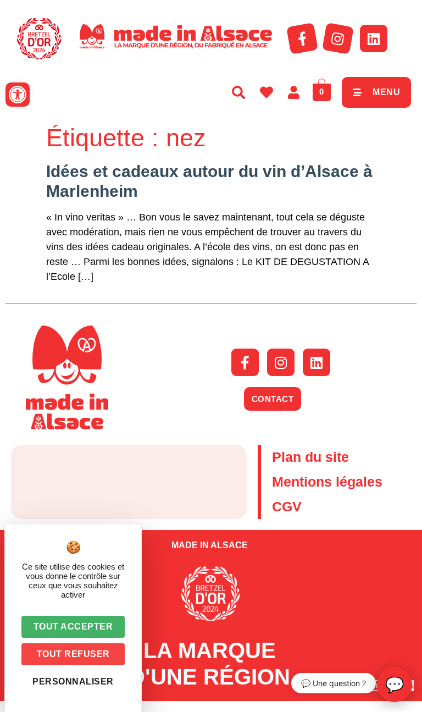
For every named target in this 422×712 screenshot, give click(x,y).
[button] (17, 94)
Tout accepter (73, 626)
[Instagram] (338, 38)
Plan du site (310, 457)
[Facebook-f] (302, 38)
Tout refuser (73, 654)
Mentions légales (327, 481)
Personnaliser (73, 681)
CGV (287, 506)
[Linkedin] (373, 38)
